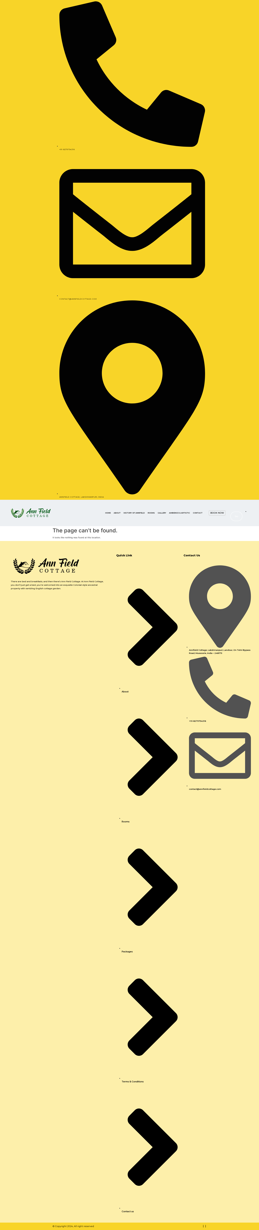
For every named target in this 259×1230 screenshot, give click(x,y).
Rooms (151, 513)
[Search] (237, 516)
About (117, 513)
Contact (197, 513)
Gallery (162, 513)
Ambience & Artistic (179, 513)
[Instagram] (205, 1226)
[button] (233, 504)
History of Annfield (134, 513)
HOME (108, 513)
